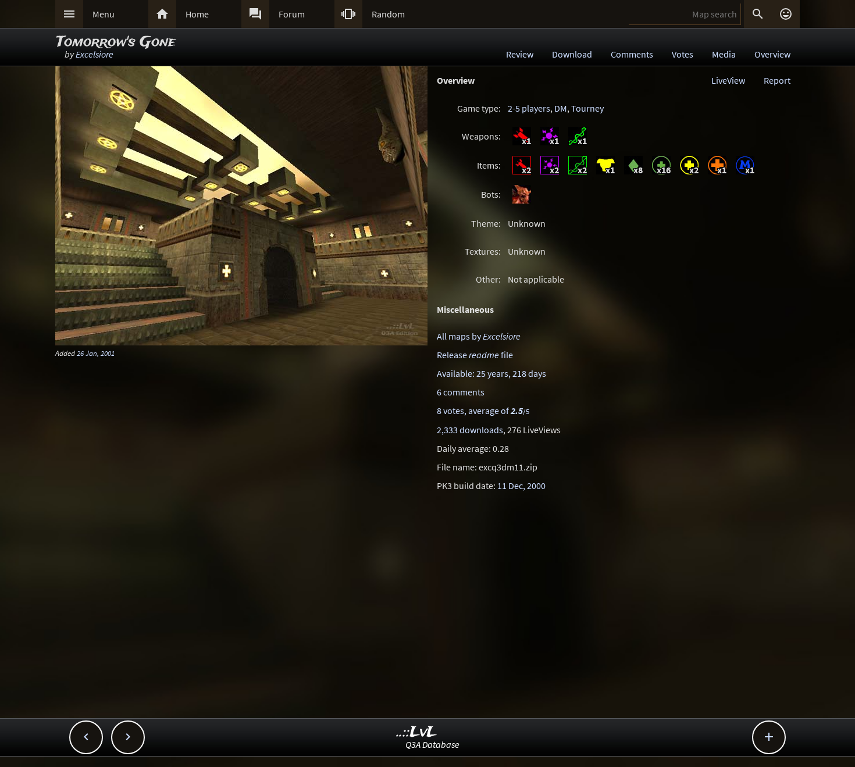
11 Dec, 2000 (521, 485)
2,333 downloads (470, 430)
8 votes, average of (483, 410)
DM (560, 108)
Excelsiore (94, 54)
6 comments (460, 392)
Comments (632, 54)
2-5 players (529, 108)
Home (197, 14)
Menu (103, 14)
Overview (772, 54)
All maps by (479, 336)
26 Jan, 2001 (96, 353)
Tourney (587, 108)
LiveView (728, 80)
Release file (475, 355)
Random (388, 14)
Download (572, 54)
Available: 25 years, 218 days (491, 373)
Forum (292, 14)
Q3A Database (432, 744)
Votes (682, 54)
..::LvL (416, 732)
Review (519, 54)
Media (724, 54)
